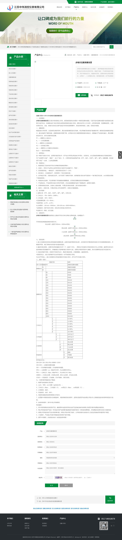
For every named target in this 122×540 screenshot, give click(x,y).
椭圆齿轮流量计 (13, 102)
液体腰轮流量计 (13, 107)
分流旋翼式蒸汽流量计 (15, 136)
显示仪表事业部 (75, 508)
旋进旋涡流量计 (13, 124)
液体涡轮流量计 (13, 98)
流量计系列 (12, 64)
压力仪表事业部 (56, 508)
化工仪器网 (91, 537)
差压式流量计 (12, 68)
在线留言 (101, 7)
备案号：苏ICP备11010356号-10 (65, 537)
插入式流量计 (12, 73)
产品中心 (76, 7)
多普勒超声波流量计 (14, 141)
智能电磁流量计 (13, 81)
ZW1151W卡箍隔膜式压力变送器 (71, 47)
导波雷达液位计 (36, 47)
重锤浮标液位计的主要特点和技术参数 (19, 203)
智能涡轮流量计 (13, 90)
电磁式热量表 (12, 174)
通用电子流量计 (13, 149)
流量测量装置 (12, 77)
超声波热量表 (12, 170)
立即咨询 (83, 95)
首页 (74, 55)
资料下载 (27, 528)
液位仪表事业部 (37, 508)
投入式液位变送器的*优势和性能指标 (19, 210)
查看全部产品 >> (19, 187)
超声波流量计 (12, 115)
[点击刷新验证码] (59, 477)
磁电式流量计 (12, 166)
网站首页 (59, 7)
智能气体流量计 (13, 179)
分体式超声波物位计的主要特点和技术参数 (19, 225)
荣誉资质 (9, 525)
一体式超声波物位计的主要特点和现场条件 (19, 232)
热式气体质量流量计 (14, 132)
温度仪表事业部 (65, 508)
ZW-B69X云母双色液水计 (55, 47)
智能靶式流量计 (13, 145)
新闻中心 (85, 7)
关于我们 (68, 7)
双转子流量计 (12, 111)
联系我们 (110, 7)
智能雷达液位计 (45, 47)
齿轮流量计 (12, 128)
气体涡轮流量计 (13, 94)
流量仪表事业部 (47, 508)
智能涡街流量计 (13, 85)
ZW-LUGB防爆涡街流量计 (49, 498)
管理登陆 (97, 537)
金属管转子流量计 (14, 157)
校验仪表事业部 (84, 508)
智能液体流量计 (13, 183)
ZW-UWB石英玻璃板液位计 (25, 47)
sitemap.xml (78, 537)
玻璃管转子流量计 (14, 162)
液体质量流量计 (13, 119)
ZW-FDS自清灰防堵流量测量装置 (52, 501)
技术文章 (93, 7)
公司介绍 (9, 523)
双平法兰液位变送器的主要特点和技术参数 (19, 218)
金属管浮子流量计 (14, 153)
